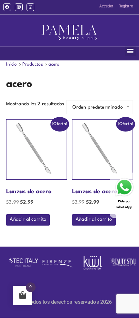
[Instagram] (19, 7)
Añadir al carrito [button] (28, 219)
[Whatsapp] (30, 7)
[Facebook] (7, 7)
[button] (130, 51)
